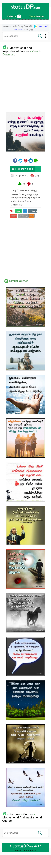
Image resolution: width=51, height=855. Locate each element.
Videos (33, 16)
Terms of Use (29, 850)
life (25, 211)
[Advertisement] (25, 83)
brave (31, 216)
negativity (23, 216)
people (19, 211)
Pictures (14, 814)
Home (18, 850)
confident (32, 211)
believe (14, 216)
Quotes (28, 814)
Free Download (23, 168)
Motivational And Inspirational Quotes (17, 49)
